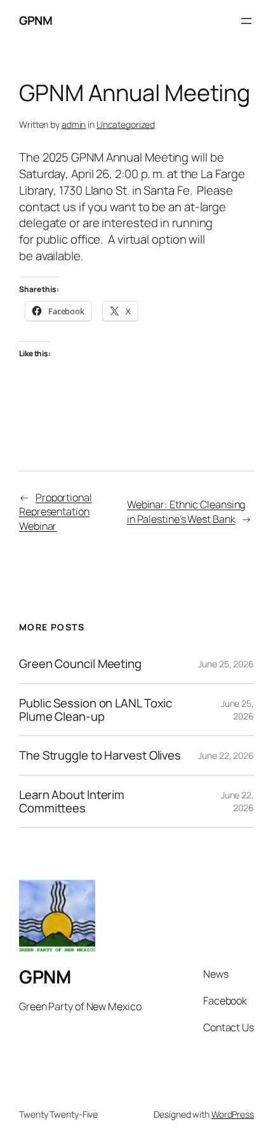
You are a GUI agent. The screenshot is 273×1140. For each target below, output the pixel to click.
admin (74, 124)
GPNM (35, 20)
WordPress (232, 1114)
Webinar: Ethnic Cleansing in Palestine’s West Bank (186, 511)
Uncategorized (126, 124)
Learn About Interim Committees (71, 801)
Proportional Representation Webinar (55, 511)
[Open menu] (246, 21)
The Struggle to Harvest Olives (100, 755)
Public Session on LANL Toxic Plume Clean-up (95, 710)
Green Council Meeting (80, 664)
